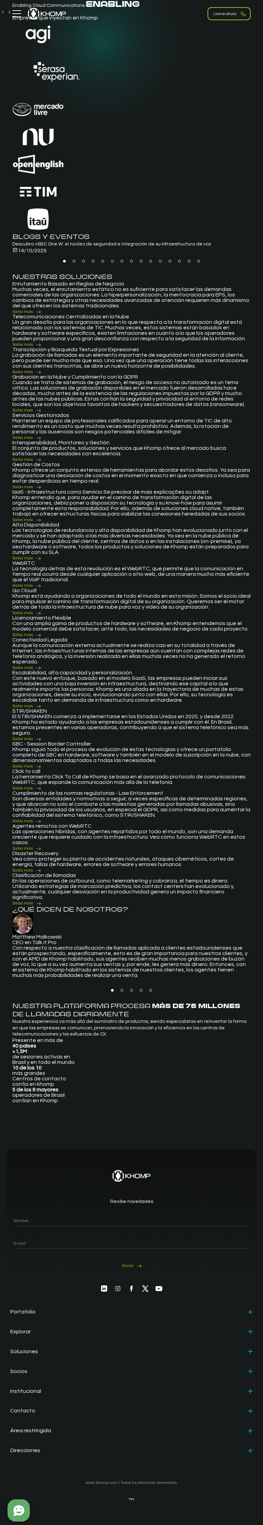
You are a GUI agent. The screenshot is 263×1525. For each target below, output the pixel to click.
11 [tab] (160, 261)
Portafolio (23, 1311)
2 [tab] (74, 261)
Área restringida (30, 1430)
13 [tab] (179, 261)
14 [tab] (189, 261)
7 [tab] (122, 261)
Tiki (131, 1499)
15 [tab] (198, 261)
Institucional (25, 1391)
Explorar (20, 1331)
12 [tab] (169, 261)
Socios (18, 1371)
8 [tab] (131, 261)
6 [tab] (112, 261)
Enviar (128, 1266)
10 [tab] (150, 261)
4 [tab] (93, 261)
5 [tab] (102, 261)
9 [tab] (141, 261)
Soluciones (24, 1351)
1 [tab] (64, 261)
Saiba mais (22, 311)
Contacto (22, 1410)
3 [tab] (83, 261)
